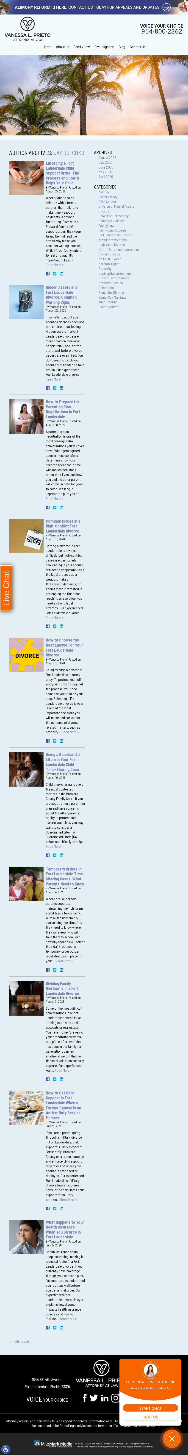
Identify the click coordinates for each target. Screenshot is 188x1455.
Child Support (108, 201)
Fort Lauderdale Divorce (115, 235)
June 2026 (106, 167)
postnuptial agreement (115, 273)
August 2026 (107, 157)
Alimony (104, 192)
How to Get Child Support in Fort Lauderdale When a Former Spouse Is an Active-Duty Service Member (63, 1105)
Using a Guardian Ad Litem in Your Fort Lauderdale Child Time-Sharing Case (63, 762)
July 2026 (105, 162)
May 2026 (105, 171)
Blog (122, 47)
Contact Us (138, 47)
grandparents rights (113, 240)
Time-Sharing (108, 302)
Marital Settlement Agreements (120, 249)
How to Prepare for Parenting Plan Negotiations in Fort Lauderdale (63, 409)
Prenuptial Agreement (114, 278)
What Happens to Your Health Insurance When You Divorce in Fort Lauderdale (65, 1230)
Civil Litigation (104, 47)
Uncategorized (109, 306)
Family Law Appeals (112, 230)
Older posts (19, 1341)
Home (47, 47)
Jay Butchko (69, 152)
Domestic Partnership (114, 216)
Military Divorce (109, 254)
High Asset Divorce (112, 244)
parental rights (109, 263)
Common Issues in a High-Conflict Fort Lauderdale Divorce (63, 525)
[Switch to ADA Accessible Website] (5, 1449)
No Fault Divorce (110, 259)
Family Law (82, 47)
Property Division (111, 283)
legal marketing (110, 1446)
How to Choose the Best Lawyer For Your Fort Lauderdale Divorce (64, 647)
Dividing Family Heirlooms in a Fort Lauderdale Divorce (62, 988)
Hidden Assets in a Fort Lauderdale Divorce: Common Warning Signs (61, 295)
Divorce (104, 211)
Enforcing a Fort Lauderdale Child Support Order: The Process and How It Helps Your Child (62, 172)
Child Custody (108, 197)
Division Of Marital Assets (116, 206)
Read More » (54, 264)
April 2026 (106, 176)
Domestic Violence (112, 220)
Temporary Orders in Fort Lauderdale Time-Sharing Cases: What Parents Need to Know (65, 876)
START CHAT (150, 1408)
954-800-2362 (161, 31)
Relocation (106, 287)
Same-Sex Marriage (113, 297)
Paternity (105, 268)
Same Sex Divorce (111, 292)
